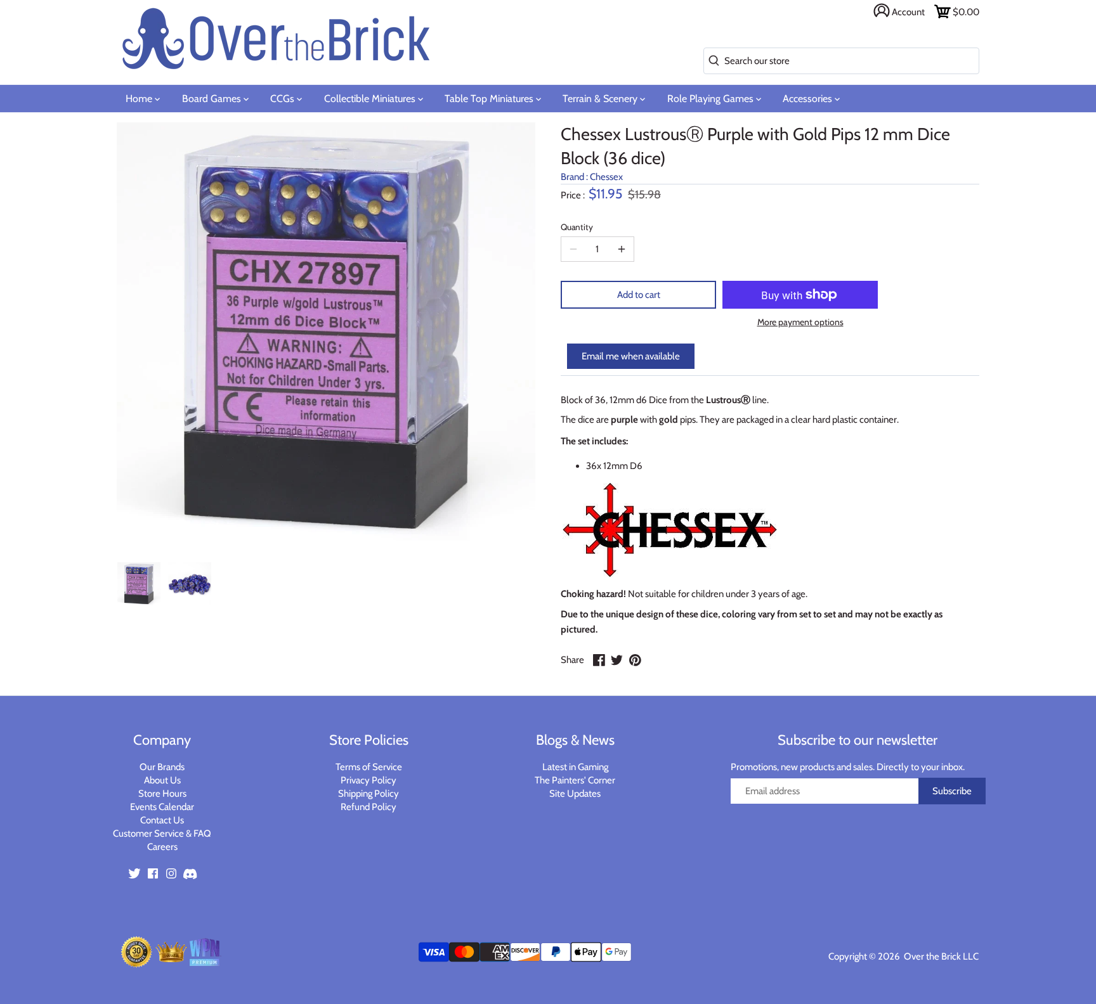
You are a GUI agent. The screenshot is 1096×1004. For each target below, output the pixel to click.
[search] (711, 61)
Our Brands (162, 767)
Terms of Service (369, 767)
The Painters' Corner (575, 780)
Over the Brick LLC (940, 956)
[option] (139, 584)
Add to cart (638, 294)
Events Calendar (162, 807)
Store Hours (162, 793)
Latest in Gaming (575, 767)
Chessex (606, 177)
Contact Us (162, 820)
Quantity (577, 227)
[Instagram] (171, 873)
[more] (622, 249)
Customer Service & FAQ (162, 833)
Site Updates (575, 793)
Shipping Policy (368, 793)
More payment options (800, 322)
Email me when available (631, 356)
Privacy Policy (368, 780)
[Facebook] (153, 873)
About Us (162, 780)
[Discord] (189, 873)
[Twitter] (134, 873)
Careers (162, 847)
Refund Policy (368, 807)
